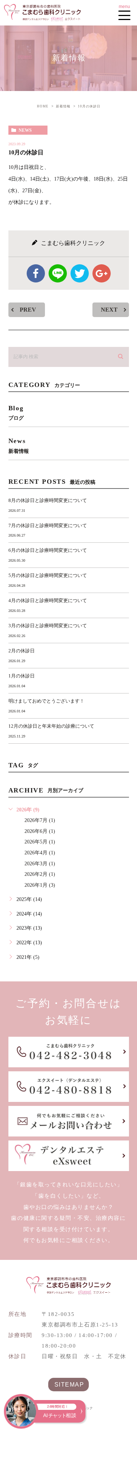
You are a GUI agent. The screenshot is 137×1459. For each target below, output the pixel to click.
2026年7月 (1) (39, 820)
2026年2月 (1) (39, 874)
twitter (80, 273)
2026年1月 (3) (39, 885)
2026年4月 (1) (39, 852)
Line (58, 273)
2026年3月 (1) (39, 863)
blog (16, 412)
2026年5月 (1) (39, 842)
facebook (36, 273)
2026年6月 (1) (39, 831)
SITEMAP (69, 1384)
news (25, 130)
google (101, 273)
